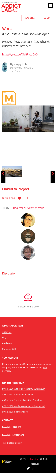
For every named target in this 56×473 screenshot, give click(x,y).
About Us (6, 332)
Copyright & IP (9, 349)
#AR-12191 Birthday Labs (15, 411)
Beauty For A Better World (29, 208)
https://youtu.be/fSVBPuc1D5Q (19, 54)
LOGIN (47, 17)
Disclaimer (7, 343)
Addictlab (34, 459)
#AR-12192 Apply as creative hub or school (23, 406)
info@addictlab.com (12, 442)
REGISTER (30, 17)
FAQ (4, 337)
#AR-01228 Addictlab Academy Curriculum (23, 388)
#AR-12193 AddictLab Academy (17, 394)
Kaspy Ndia (20, 64)
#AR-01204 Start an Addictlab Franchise (22, 400)
